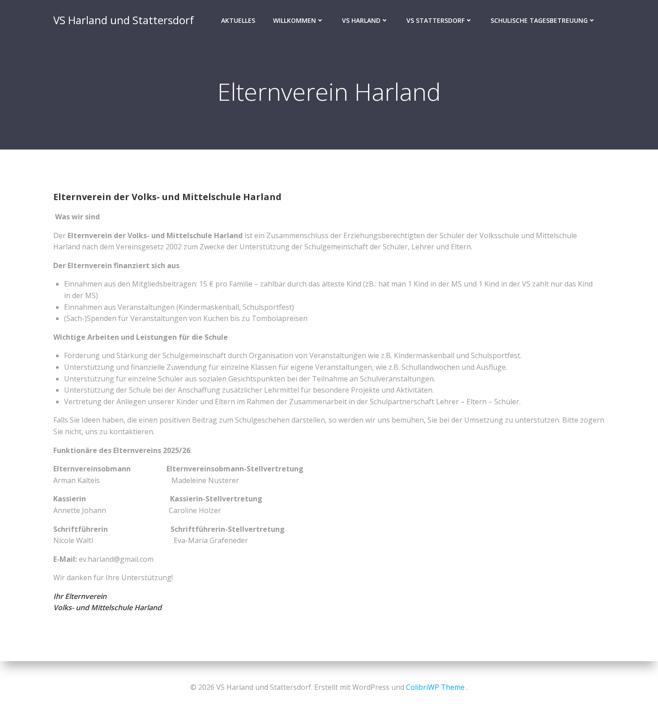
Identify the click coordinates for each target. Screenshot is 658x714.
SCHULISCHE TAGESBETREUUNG (539, 20)
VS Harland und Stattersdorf (123, 20)
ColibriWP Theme (435, 687)
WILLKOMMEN (294, 20)
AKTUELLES (238, 20)
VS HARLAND (361, 20)
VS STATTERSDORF (435, 20)
